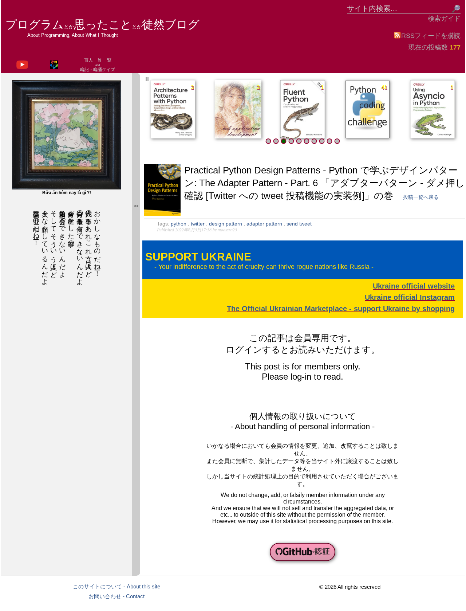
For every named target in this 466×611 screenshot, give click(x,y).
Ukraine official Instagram (410, 297)
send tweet (299, 224)
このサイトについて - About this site (116, 586)
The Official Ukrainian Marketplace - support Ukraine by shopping (341, 309)
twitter (198, 224)
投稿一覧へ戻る (421, 197)
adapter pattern (265, 224)
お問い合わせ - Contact (116, 596)
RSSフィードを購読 (431, 35)
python (179, 224)
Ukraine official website (414, 286)
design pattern (226, 224)
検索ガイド (444, 18)
